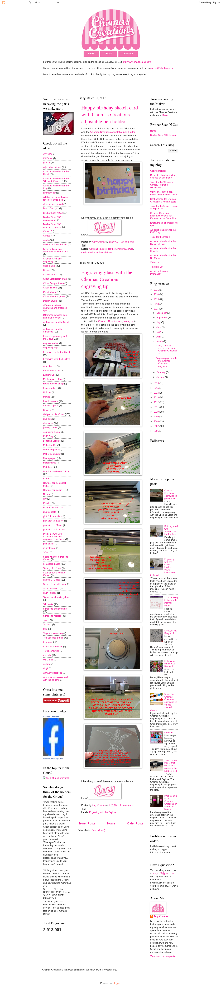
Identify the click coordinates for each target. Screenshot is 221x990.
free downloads (50, 401)
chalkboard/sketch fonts (100, 252)
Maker (165, 115)
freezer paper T (50, 405)
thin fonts (47, 642)
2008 (156, 421)
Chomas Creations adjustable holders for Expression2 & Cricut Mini (163, 216)
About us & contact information (160, 272)
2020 (156, 294)
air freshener (49, 192)
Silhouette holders (52, 616)
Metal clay (48, 467)
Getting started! (158, 171)
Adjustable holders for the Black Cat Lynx (163, 242)
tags (45, 629)
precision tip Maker (52, 525)
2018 (156, 304)
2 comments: (127, 241)
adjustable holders (52, 167)
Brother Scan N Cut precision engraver (53, 225)
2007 (156, 426)
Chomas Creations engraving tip (115, 321)
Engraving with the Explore (102, 812)
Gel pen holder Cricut (53, 414)
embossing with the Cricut (56, 322)
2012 (156, 402)
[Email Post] (83, 245)
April (159, 336)
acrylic (46, 162)
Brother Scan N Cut (53, 213)
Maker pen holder (51, 454)
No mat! (47, 494)
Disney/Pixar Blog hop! (170, 632)
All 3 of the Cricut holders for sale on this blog (56, 198)
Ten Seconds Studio (53, 637)
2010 (156, 412)
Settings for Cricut (52, 568)
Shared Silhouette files (54, 584)
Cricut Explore (50, 287)
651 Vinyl (47, 158)
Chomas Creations (51, 717)
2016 (156, 383)
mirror (46, 478)
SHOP (91, 53)
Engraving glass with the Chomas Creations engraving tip (106, 279)
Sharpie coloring (51, 588)
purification (48, 543)
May (158, 332)
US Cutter (48, 659)
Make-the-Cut (50, 445)
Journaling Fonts (51, 432)
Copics (46, 270)
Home (111, 823)
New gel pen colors (52, 490)
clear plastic (49, 265)
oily (45, 499)
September (162, 317)
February (161, 372)
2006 (156, 431)
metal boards (49, 462)
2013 (156, 397)
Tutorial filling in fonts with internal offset (171, 601)
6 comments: (126, 805)
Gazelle (47, 410)
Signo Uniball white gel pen (56, 597)
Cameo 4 (47, 235)
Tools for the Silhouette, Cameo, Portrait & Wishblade (162, 185)
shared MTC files (51, 579)
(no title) (168, 732)
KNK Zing (48, 436)
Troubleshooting (51, 651)
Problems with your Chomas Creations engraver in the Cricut (54, 536)
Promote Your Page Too (53, 759)
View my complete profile (162, 956)
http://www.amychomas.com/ (137, 62)
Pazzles (47, 503)
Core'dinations (50, 274)
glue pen (47, 419)
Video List (155, 262)
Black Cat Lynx (51, 208)
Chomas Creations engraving (52, 260)
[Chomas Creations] (53, 755)
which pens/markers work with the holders (56, 678)
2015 (156, 388)
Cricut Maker (49, 292)
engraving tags (50, 347)
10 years (47, 154)
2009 (156, 416)
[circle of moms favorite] (56, 778)
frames (46, 396)
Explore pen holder (52, 379)
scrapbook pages (51, 564)
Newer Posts (86, 823)
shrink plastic (49, 593)
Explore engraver (51, 370)
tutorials (47, 655)
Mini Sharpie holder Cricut (56, 471)
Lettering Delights (52, 441)
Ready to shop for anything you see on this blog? (163, 176)
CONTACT (128, 53)
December (161, 313)
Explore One (49, 375)
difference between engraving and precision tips (55, 308)
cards (84, 252)
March (159, 341)
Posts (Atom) (98, 830)
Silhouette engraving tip (55, 608)
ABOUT (108, 53)
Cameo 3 (47, 231)
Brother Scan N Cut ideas (163, 135)
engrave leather (51, 343)
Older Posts (135, 823)
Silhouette (48, 604)
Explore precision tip (53, 383)
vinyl (45, 668)
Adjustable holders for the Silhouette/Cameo (111, 249)
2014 (156, 393)
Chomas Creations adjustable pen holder (112, 132)
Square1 (47, 624)
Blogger (116, 983)
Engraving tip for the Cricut (56, 352)
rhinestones (49, 548)
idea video (48, 423)
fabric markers (50, 388)
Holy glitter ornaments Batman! (169, 664)
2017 (156, 308)
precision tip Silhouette (54, 529)
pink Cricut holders (52, 516)
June (159, 327)
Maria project (49, 458)
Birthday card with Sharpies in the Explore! (171, 530)
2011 (156, 407)
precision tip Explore (53, 520)
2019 (156, 299)
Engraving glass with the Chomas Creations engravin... (166, 362)
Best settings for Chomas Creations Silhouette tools (163, 200)
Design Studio (50, 301)
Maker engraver (51, 449)
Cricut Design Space (53, 283)
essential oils (49, 366)
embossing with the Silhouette (53, 330)
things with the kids (53, 646)
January (160, 377)
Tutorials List (156, 266)
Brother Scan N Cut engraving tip (53, 218)
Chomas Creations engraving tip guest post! (170, 494)
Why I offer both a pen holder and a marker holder (163, 193)
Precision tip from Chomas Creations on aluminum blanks (170, 802)
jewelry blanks (50, 427)
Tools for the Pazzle (160, 237)
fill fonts (47, 392)
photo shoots (49, 512)
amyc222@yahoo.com (161, 68)
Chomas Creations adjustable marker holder (55, 250)
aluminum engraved (53, 204)
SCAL (46, 552)
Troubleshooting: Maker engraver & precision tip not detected (170, 765)
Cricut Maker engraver (54, 296)
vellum (46, 664)
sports (46, 620)
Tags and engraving (53, 633)
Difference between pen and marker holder (55, 316)
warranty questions (52, 673)
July (158, 322)
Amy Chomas (161, 916)
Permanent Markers (53, 507)
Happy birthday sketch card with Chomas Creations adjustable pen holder (109, 114)
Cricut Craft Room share (55, 279)
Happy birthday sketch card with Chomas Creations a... (166, 349)
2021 (156, 289)
